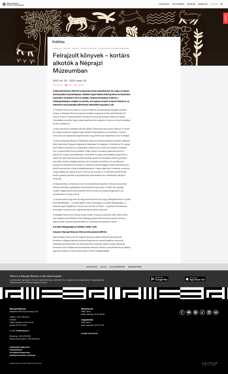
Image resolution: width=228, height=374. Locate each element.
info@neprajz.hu (22, 330)
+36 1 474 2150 (24, 336)
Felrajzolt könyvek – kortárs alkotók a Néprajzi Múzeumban (105, 48)
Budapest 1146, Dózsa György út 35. (24, 311)
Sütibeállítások (16, 350)
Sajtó (103, 267)
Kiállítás (67, 48)
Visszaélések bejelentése (20, 352)
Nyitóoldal (57, 48)
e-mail (69, 85)
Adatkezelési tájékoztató (20, 347)
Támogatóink (134, 267)
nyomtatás (80, 85)
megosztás (58, 85)
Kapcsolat (91, 267)
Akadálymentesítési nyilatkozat (22, 355)
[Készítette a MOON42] (210, 364)
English (214, 4)
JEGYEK (226, 18)
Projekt (75, 48)
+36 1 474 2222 (33, 339)
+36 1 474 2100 (23, 317)
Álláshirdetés (117, 267)
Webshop (203, 4)
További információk (89, 333)
